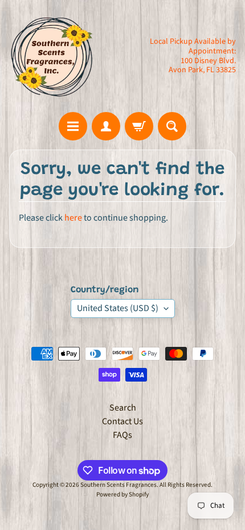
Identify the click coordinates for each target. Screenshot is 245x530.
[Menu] (73, 126)
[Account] (106, 126)
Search (122, 407)
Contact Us (122, 421)
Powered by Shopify (122, 494)
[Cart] (139, 126)
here (73, 218)
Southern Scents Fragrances (118, 485)
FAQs (122, 435)
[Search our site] (172, 126)
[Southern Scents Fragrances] (52, 56)
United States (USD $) (117, 308)
